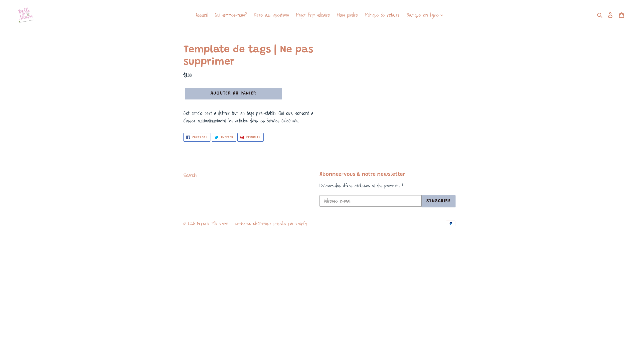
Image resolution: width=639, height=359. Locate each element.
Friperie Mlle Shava (212, 223)
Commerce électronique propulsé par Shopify (271, 223)
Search (189, 175)
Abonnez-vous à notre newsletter (362, 174)
